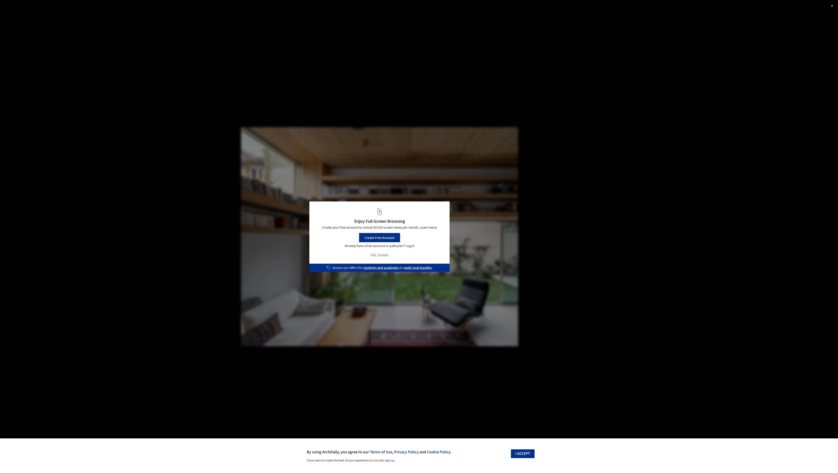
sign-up (390, 460)
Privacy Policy (406, 452)
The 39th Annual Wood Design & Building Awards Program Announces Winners (58, 11)
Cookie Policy (438, 452)
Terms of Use (381, 452)
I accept (522, 453)
